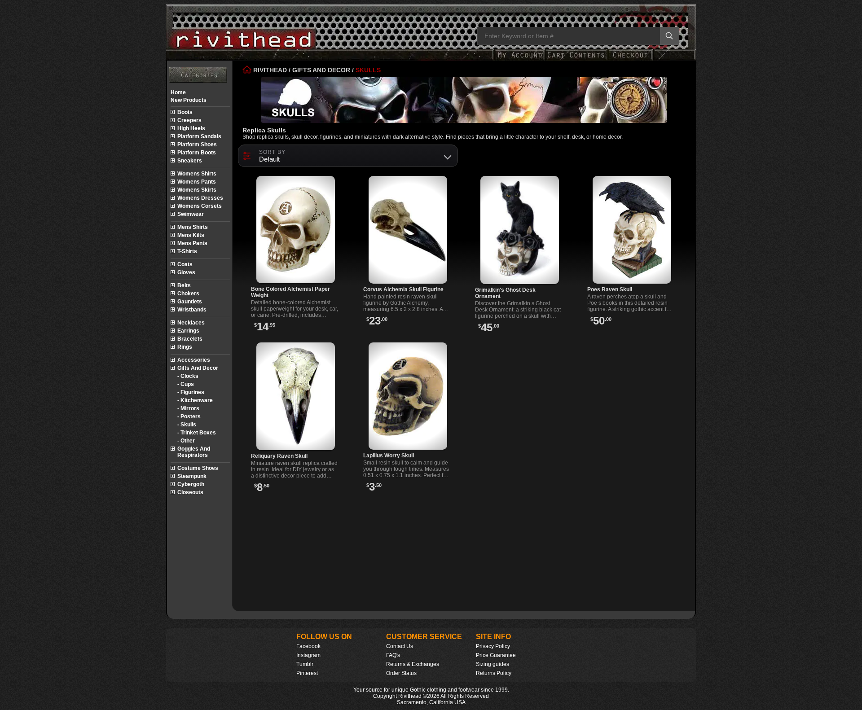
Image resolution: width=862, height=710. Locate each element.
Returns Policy (493, 673)
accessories (193, 360)
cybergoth (190, 484)
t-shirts (187, 251)
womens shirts (196, 174)
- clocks (187, 376)
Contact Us (399, 646)
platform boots (196, 152)
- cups (185, 384)
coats (185, 264)
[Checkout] (630, 59)
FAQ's (393, 655)
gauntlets (189, 301)
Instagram (308, 655)
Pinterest (307, 673)
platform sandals (199, 136)
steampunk (192, 476)
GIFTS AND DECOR (321, 70)
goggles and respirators (193, 452)
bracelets (189, 339)
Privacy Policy (493, 646)
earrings (188, 331)
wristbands (192, 310)
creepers (189, 120)
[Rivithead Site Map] (198, 75)
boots (185, 112)
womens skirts (196, 190)
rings (184, 347)
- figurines (190, 392)
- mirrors (188, 408)
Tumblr (304, 664)
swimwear (190, 214)
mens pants (192, 243)
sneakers (189, 161)
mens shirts (192, 227)
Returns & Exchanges (412, 664)
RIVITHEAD (269, 70)
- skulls (186, 424)
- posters (189, 416)
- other (186, 441)
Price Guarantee (496, 655)
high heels (191, 128)
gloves (186, 272)
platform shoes (197, 144)
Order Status (401, 673)
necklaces (191, 323)
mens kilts (190, 235)
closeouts (190, 492)
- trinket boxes (196, 433)
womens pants (196, 182)
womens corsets (199, 206)
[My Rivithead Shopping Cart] (576, 59)
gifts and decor (197, 368)
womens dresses (200, 198)
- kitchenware (195, 400)
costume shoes (197, 468)
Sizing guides (492, 664)
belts (184, 285)
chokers (188, 293)
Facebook (308, 646)
